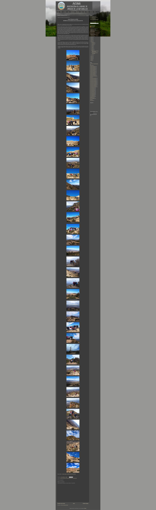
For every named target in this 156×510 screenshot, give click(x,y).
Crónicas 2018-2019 (92, 72)
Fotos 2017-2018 (92, 92)
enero (92, 54)
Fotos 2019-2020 (92, 94)
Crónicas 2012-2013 (92, 66)
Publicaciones (77, 11)
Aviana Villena (93, 26)
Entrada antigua (85, 503)
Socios (68, 11)
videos (91, 99)
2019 (92, 38)
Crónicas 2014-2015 (92, 68)
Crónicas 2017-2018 (92, 71)
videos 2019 (91, 100)
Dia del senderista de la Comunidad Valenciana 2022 (94, 17)
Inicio (58, 11)
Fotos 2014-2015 (92, 89)
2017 (92, 40)
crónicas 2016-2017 (92, 70)
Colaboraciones (73, 11)
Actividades (64, 11)
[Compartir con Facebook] (71, 477)
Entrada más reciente (61, 503)
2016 (92, 41)
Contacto (87, 11)
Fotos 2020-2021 (92, 95)
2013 (92, 58)
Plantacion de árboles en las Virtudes (95, 53)
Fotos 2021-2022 (92, 96)
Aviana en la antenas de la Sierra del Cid (95, 51)
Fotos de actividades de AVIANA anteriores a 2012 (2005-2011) (94, 19)
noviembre (93, 43)
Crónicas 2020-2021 (92, 74)
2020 (92, 37)
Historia (61, 11)
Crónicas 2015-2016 (62, 478)
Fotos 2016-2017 (92, 91)
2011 (91, 60)
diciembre (93, 42)
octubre (93, 44)
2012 (92, 59)
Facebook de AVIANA (93, 18)
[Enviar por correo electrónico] (69, 477)
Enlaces (82, 11)
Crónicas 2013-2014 (92, 67)
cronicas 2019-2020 (92, 73)
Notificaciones (92, 97)
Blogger (85, 508)
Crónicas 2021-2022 (92, 75)
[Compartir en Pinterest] (72, 477)
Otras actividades (92, 98)
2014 (92, 57)
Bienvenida (91, 65)
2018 (92, 39)
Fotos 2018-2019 (92, 93)
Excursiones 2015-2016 (69, 478)
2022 (92, 35)
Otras (95, 11)
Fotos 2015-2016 (74, 478)
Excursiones (91, 11)
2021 (92, 36)
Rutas (84, 11)
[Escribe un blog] (70, 477)
